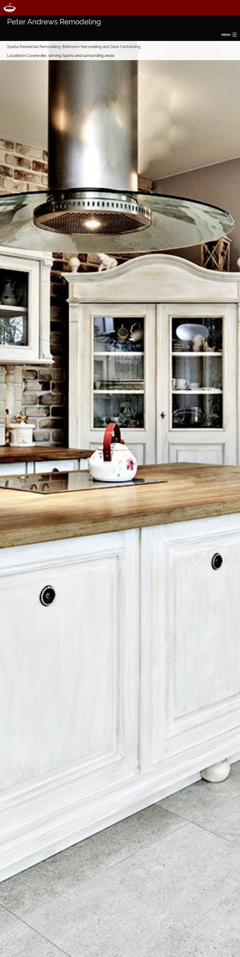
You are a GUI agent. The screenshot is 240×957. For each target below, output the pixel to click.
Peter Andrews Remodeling (54, 21)
